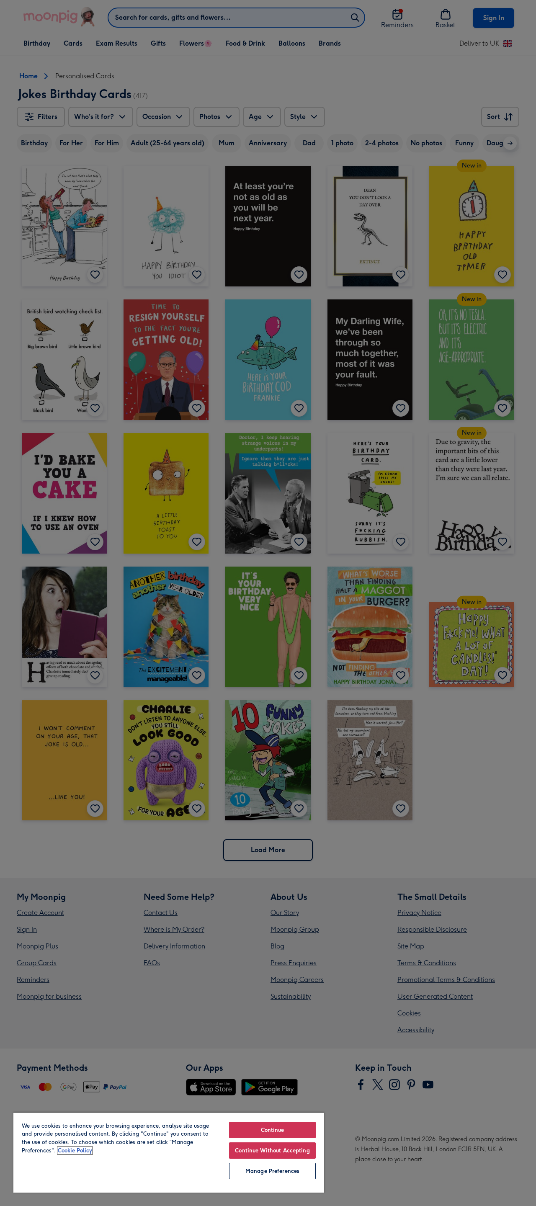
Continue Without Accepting (272, 1150)
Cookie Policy (75, 1150)
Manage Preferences (272, 1171)
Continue (272, 1130)
